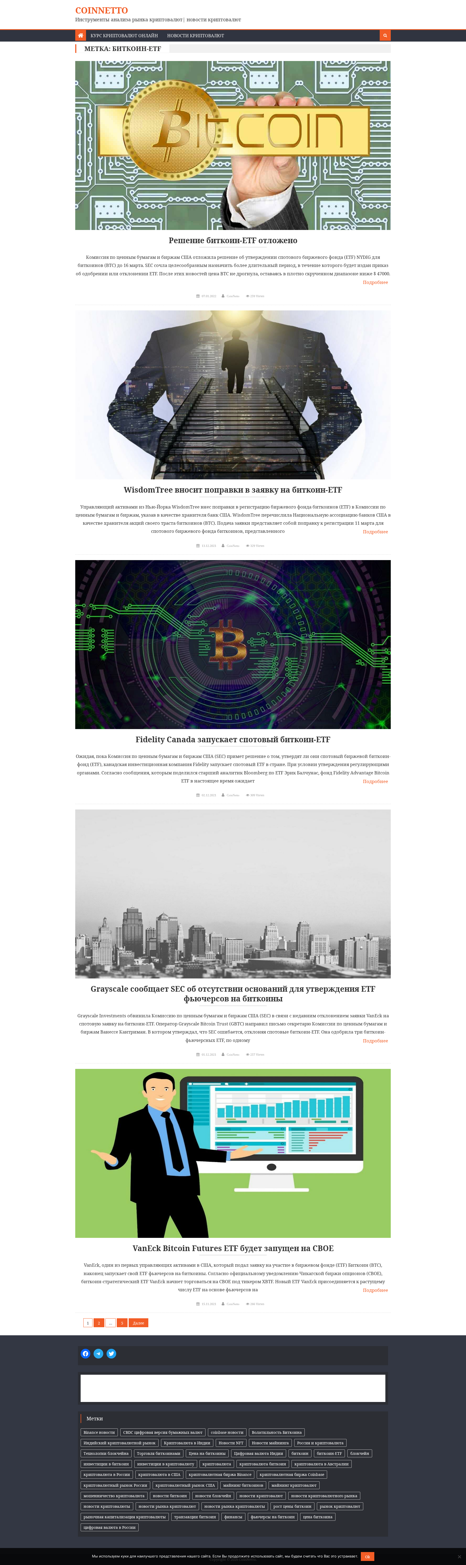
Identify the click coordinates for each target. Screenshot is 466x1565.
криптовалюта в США (159, 1474)
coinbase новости (227, 1432)
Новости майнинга (270, 1442)
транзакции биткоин (195, 1516)
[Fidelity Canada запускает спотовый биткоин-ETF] (233, 644)
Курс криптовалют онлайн (124, 36)
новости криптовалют (261, 1495)
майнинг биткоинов (243, 1485)
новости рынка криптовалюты (234, 1506)
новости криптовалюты (107, 1506)
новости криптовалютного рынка (324, 1495)
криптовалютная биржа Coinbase (292, 1474)
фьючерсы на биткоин (273, 1516)
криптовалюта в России (107, 1474)
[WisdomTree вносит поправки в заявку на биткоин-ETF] (233, 394)
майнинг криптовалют (294, 1485)
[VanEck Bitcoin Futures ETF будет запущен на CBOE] (233, 1153)
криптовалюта (217, 1463)
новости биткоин (170, 1495)
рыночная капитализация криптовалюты (125, 1516)
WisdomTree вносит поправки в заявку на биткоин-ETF (233, 490)
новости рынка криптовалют (167, 1506)
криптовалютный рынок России (115, 1485)
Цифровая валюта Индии (258, 1453)
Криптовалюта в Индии (187, 1442)
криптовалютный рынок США (185, 1485)
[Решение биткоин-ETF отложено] (233, 145)
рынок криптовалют (340, 1506)
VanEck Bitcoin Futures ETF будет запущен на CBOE (233, 1248)
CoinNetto (101, 10)
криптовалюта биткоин (262, 1463)
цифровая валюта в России (110, 1527)
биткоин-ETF (329, 1453)
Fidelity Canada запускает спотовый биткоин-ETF (233, 739)
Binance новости (99, 1432)
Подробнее (375, 282)
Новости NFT (231, 1442)
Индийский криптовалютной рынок (120, 1442)
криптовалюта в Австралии (321, 1463)
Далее (138, 1323)
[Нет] (459, 1556)
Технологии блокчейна (106, 1453)
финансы (233, 1516)
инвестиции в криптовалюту (165, 1463)
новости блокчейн (213, 1495)
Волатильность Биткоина (277, 1432)
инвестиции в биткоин (106, 1463)
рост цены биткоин (292, 1506)
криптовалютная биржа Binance (220, 1474)
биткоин (300, 1453)
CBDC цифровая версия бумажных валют (163, 1432)
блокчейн (359, 1453)
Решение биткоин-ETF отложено (233, 240)
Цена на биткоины (207, 1453)
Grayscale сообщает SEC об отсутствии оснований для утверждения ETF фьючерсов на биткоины (233, 994)
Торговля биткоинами (158, 1453)
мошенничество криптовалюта (114, 1495)
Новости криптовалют (195, 36)
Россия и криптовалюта (320, 1442)
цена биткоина (318, 1516)
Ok (367, 1556)
